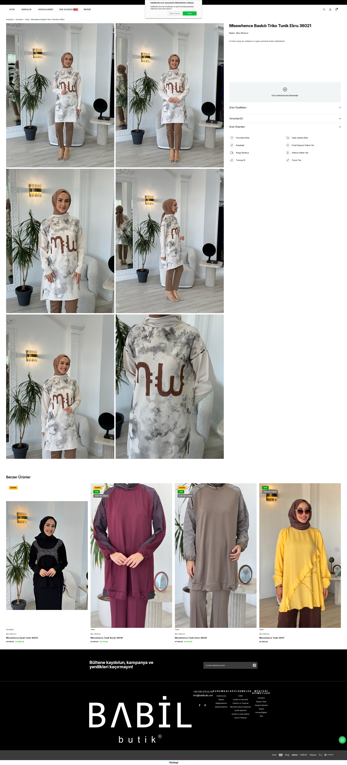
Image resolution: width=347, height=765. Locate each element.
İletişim (221, 700)
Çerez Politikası (240, 718)
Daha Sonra (175, 13)
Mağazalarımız (221, 703)
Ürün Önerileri (237, 126)
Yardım (261, 709)
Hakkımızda (221, 696)
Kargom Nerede (261, 705)
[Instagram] (205, 705)
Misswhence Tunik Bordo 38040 (107, 638)
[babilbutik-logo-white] (140, 719)
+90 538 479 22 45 (203, 691)
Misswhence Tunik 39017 (272, 638)
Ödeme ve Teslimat (240, 703)
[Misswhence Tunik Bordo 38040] (131, 555)
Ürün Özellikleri (237, 107)
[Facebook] (199, 705)
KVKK (240, 696)
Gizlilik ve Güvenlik (240, 700)
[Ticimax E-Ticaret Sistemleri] (173, 762)
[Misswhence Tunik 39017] (300, 555)
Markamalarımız (221, 707)
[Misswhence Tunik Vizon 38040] (216, 555)
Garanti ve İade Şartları (240, 714)
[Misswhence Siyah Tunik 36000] (47, 555)
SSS (261, 716)
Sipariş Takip (261, 702)
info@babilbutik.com (203, 695)
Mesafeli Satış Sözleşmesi (240, 707)
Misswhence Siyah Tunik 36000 (22, 638)
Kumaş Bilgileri (261, 712)
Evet (190, 13)
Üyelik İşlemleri (240, 710)
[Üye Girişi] (330, 9)
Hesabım (261, 698)
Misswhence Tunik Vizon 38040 (191, 638)
